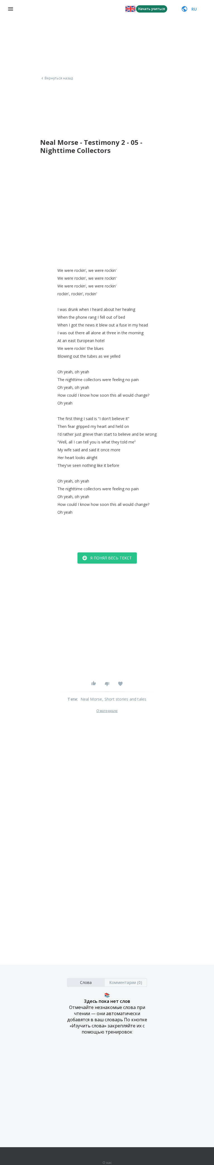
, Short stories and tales (124, 699)
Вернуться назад (59, 78)
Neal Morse (91, 699)
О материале (107, 711)
